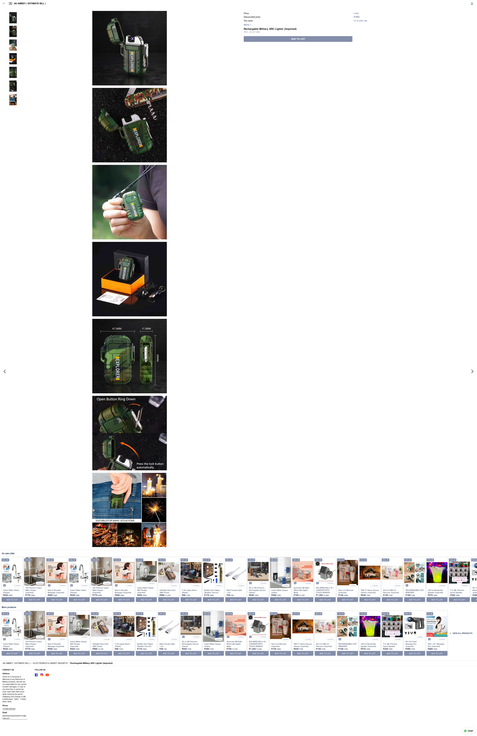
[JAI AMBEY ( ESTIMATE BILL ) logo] (10, 3)
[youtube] (47, 675)
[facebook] (36, 675)
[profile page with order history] (472, 3)
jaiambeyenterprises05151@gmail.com (14, 716)
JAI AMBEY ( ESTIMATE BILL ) (30, 3)
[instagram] (42, 675)
